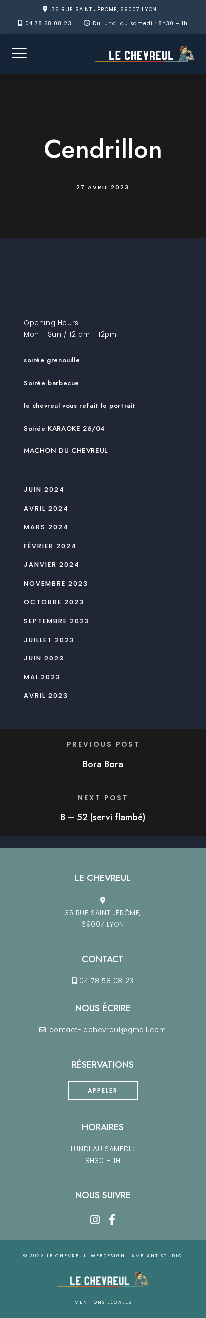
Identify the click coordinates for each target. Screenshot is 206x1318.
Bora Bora (103, 764)
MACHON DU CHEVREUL (66, 450)
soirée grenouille (52, 360)
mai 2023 (42, 677)
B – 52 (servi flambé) (103, 817)
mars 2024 (46, 527)
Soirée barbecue (52, 383)
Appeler (103, 1090)
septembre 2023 (57, 621)
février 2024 (50, 546)
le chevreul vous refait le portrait (80, 405)
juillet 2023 (49, 640)
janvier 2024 (52, 564)
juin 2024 (44, 489)
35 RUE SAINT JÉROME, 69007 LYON (104, 9)
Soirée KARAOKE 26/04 (64, 428)
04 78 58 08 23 (49, 23)
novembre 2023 (56, 583)
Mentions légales (103, 1302)
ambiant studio (157, 1256)
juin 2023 (44, 658)
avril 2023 (46, 695)
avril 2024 (46, 508)
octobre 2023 (54, 602)
